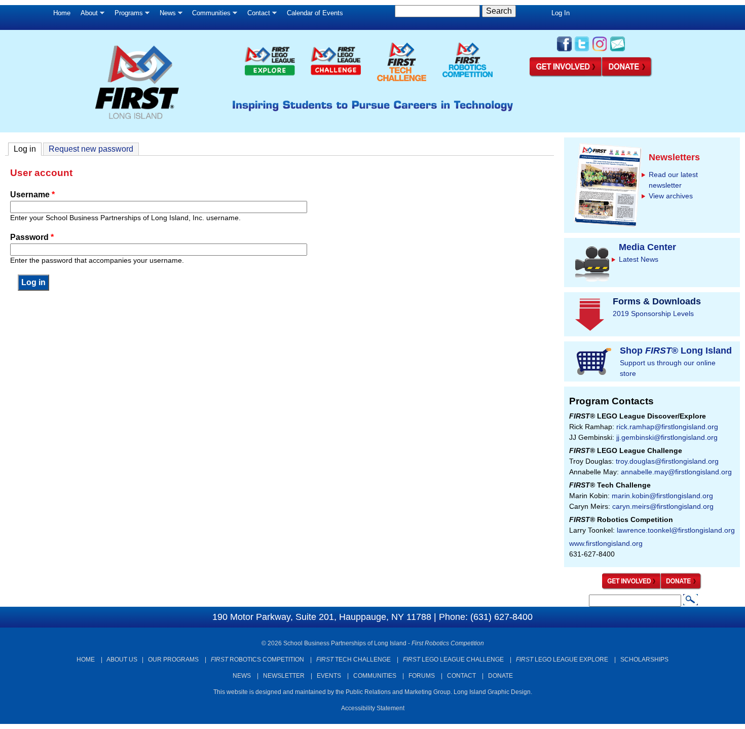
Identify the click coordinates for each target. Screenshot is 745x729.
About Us (121, 659)
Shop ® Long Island (676, 350)
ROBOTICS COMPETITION (257, 659)
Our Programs (173, 659)
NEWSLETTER (284, 675)
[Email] (617, 50)
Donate (500, 675)
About (87, 15)
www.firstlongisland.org (606, 543)
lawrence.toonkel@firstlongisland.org (676, 530)
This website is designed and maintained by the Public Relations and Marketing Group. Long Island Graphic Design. (372, 692)
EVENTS (329, 675)
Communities (209, 15)
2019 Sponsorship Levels (653, 313)
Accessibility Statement (372, 708)
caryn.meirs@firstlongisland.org (663, 506)
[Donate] (681, 587)
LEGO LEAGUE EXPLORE (562, 659)
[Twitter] (582, 50)
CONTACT (461, 675)
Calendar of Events (315, 13)
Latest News (638, 259)
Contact (256, 15)
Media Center (647, 247)
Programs (126, 15)
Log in (28, 149)
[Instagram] (600, 50)
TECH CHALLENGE (353, 659)
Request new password (91, 149)
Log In (560, 13)
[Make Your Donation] (627, 75)
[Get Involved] (566, 75)
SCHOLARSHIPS (644, 659)
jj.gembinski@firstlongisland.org (667, 437)
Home (61, 13)
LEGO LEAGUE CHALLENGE (453, 659)
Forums (421, 675)
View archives (671, 196)
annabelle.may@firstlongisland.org (676, 472)
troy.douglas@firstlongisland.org (667, 461)
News (165, 15)
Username (32, 194)
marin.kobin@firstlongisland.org (662, 496)
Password (32, 237)
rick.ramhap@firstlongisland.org (667, 427)
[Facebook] (564, 50)
